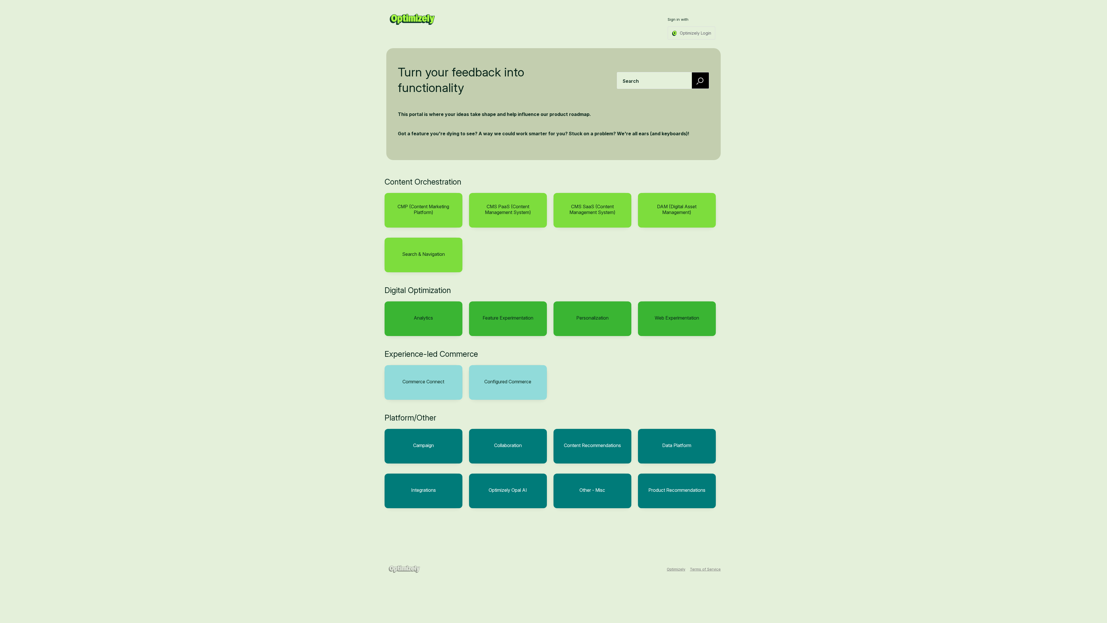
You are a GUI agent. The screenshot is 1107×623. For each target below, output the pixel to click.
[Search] (700, 80)
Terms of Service (705, 569)
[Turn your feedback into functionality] (412, 19)
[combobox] (663, 80)
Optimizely (676, 569)
